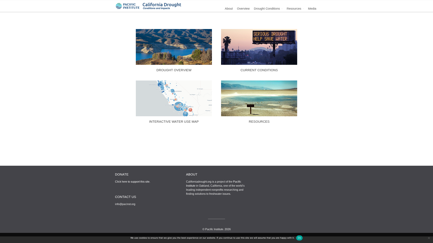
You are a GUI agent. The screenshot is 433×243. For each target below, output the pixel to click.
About (229, 8)
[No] (428, 238)
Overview (243, 8)
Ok (299, 237)
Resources (294, 8)
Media (312, 8)
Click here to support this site (132, 181)
